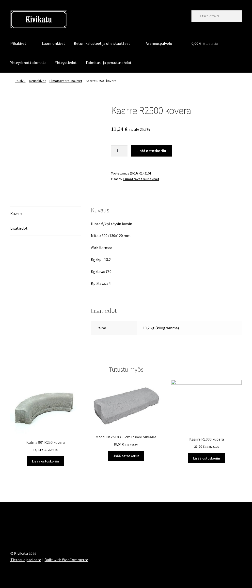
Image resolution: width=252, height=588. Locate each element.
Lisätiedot (19, 228)
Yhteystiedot (66, 62)
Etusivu (20, 81)
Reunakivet (37, 81)
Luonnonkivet (53, 43)
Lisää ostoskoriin (151, 150)
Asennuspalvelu (159, 43)
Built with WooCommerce (66, 559)
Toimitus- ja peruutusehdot (108, 62)
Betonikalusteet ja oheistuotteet (102, 43)
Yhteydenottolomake (28, 62)
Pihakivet (18, 43)
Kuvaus (16, 213)
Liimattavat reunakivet (65, 81)
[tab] (45, 214)
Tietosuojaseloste (25, 559)
